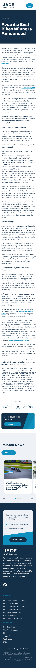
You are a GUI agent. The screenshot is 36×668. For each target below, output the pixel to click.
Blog (4, 633)
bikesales (5, 64)
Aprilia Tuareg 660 (28, 88)
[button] (15, 498)
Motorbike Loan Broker (11, 603)
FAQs (5, 642)
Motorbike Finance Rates (12, 609)
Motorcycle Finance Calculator (14, 600)
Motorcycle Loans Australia (12, 618)
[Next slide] (32, 498)
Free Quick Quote (9, 615)
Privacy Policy (13, 649)
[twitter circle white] (5, 585)
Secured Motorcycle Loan (18, 340)
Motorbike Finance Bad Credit (13, 606)
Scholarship (24, 649)
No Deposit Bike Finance (11, 612)
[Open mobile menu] (29, 5)
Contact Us (7, 636)
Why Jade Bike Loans (10, 630)
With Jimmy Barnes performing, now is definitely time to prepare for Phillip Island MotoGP (18, 486)
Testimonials (7, 639)
